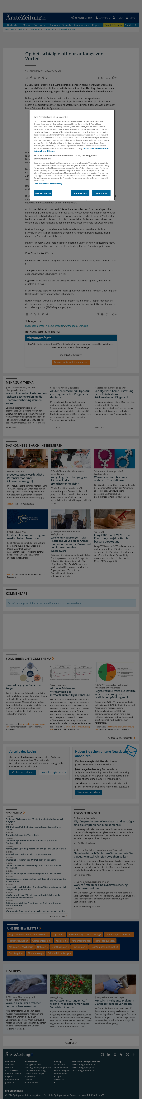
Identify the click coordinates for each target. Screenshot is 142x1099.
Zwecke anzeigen (43, 193)
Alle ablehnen (80, 193)
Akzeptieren (101, 193)
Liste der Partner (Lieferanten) (48, 183)
